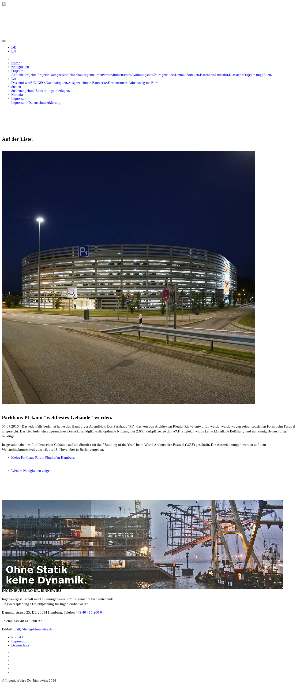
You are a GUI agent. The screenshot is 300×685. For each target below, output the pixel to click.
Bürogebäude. (164, 75)
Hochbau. (76, 75)
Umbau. (181, 75)
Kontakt (17, 95)
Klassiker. (236, 75)
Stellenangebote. (23, 91)
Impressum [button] (19, 99)
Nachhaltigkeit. (57, 83)
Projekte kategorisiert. (53, 75)
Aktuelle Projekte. (24, 75)
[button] (4, 41)
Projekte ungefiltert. (257, 75)
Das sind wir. (20, 83)
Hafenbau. (207, 75)
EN (13, 51)
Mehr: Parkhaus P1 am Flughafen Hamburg (43, 457)
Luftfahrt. (222, 75)
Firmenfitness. (118, 83)
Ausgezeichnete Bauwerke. (88, 83)
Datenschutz (20, 645)
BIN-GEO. (38, 83)
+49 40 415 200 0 (89, 612)
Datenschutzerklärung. (44, 102)
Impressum (19, 641)
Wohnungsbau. (143, 75)
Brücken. (193, 75)
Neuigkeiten (20, 67)
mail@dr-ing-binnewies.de (33, 629)
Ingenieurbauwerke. (98, 75)
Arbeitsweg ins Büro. (143, 83)
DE (13, 47)
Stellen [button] (16, 87)
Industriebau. (122, 75)
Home (15, 63)
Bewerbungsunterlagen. (52, 91)
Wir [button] (13, 79)
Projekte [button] (17, 71)
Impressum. (19, 102)
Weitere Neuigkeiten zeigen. (31, 471)
